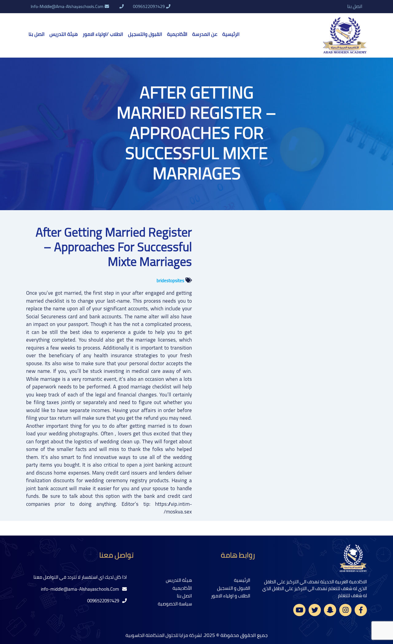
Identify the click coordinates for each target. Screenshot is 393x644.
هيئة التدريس (63, 34)
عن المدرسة (204, 34)
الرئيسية (230, 34)
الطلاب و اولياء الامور (230, 595)
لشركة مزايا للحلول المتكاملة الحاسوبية (164, 635)
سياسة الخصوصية (175, 603)
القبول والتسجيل (145, 34)
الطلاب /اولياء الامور (103, 34)
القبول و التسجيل (233, 588)
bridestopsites (170, 280)
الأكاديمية (177, 34)
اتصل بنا (354, 6)
